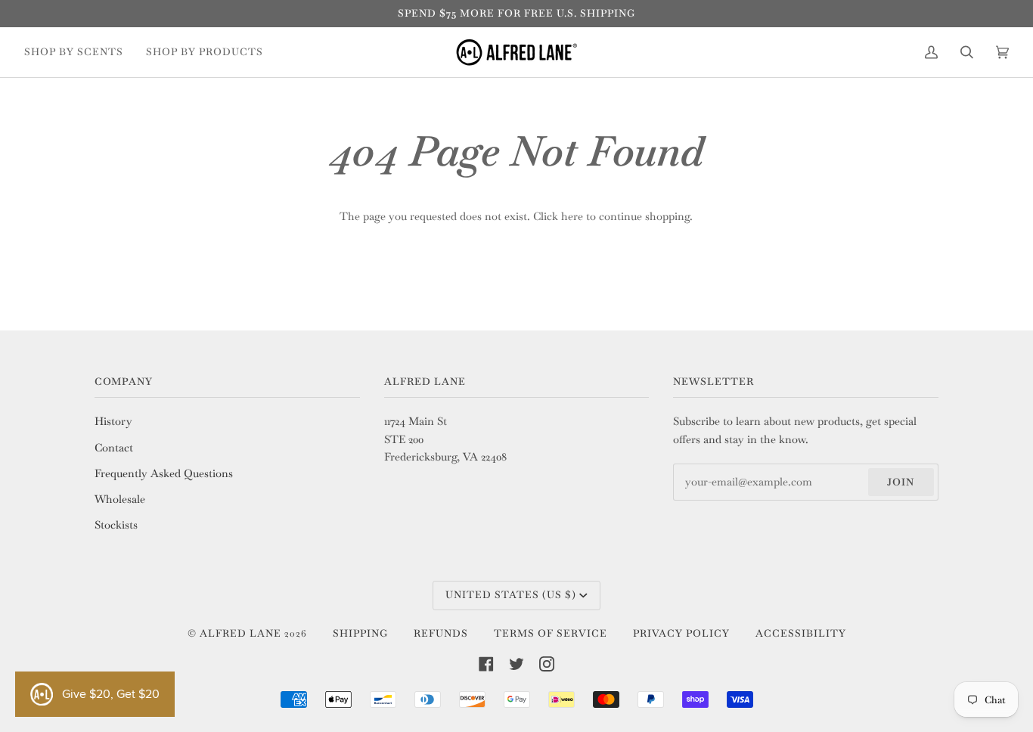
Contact (114, 447)
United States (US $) (510, 594)
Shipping (360, 633)
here (572, 216)
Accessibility (800, 633)
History (113, 421)
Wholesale (120, 499)
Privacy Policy (681, 633)
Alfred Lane (240, 633)
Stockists (116, 525)
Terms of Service (550, 633)
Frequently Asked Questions (164, 473)
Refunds (441, 633)
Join (900, 482)
